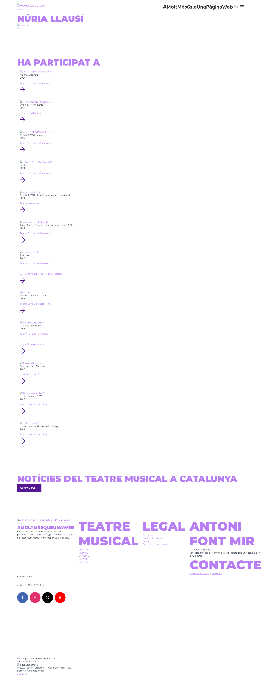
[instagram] (35, 597)
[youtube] (60, 597)
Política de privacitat (154, 538)
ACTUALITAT (86, 553)
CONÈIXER (85, 556)
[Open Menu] (242, 7)
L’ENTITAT (84, 549)
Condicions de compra (155, 544)
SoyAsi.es (22, 674)
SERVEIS (83, 559)
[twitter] (47, 597)
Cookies (147, 541)
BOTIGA (83, 562)
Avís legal (148, 535)
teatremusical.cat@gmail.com (206, 573)
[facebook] (22, 597)
